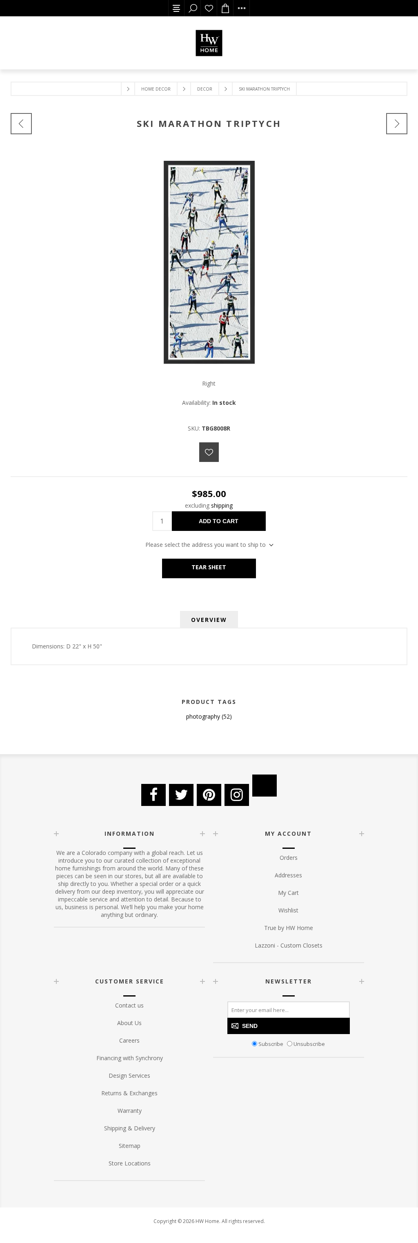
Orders (289, 857)
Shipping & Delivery (129, 1128)
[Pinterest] (209, 795)
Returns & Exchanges (129, 1093)
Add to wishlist (209, 452)
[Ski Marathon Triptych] (21, 123)
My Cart (288, 893)
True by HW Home (288, 928)
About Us (129, 1023)
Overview (209, 620)
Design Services (129, 1075)
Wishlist (209, 8)
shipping (222, 505)
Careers (129, 1040)
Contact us (129, 1005)
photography (203, 716)
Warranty (130, 1110)
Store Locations (130, 1163)
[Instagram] (237, 795)
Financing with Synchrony (129, 1058)
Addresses (288, 875)
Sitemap (129, 1146)
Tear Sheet (208, 567)
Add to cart (218, 521)
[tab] (209, 619)
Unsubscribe (309, 1043)
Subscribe (270, 1043)
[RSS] (264, 786)
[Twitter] (181, 795)
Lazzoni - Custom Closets (288, 945)
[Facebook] (153, 795)
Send (250, 1026)
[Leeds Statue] (396, 123)
